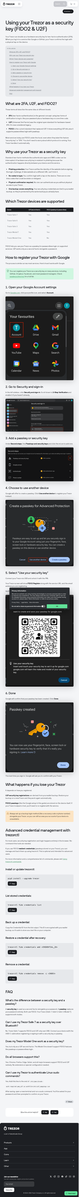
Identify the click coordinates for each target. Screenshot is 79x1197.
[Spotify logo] (74, 1176)
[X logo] (51, 1176)
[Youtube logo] (70, 1176)
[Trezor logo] (9, 4)
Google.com (15, 293)
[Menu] (19, 4)
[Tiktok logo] (66, 1176)
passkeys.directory (17, 276)
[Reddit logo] (54, 1176)
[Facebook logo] (62, 1176)
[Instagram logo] (58, 1176)
